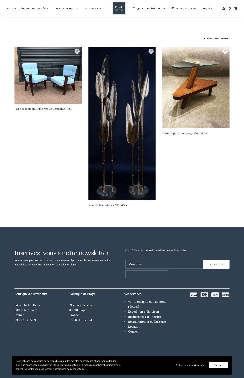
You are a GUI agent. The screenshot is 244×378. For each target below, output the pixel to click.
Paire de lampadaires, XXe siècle (108, 205)
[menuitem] (28, 8)
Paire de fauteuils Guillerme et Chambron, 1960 (43, 108)
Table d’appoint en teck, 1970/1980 (183, 133)
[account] (224, 8)
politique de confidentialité (170, 250)
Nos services (93, 8)
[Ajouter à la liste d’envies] (77, 51)
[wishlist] (229, 8)
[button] (48, 75)
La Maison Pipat (65, 8)
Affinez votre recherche (218, 38)
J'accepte (218, 365)
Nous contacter (186, 8)
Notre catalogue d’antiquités (25, 8)
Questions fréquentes (151, 8)
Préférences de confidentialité (190, 365)
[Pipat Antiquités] (118, 8)
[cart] (235, 8)
